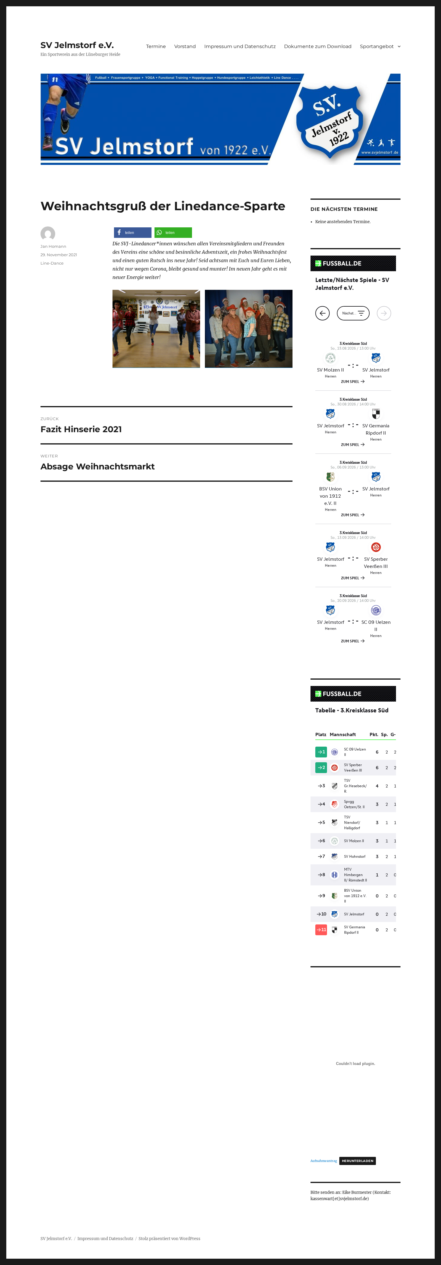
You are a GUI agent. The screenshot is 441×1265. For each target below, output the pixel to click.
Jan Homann (53, 246)
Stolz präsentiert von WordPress (169, 1238)
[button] (133, 232)
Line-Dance (52, 263)
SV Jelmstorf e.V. (77, 45)
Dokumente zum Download (318, 46)
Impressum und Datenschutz (240, 46)
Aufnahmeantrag (323, 1161)
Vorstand (185, 46)
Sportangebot (377, 46)
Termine (156, 46)
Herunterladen (357, 1161)
